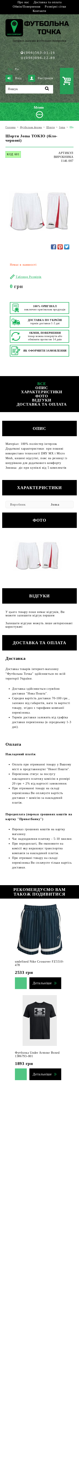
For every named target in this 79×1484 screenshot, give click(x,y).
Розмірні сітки (55, 6)
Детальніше (42, 983)
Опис (41, 388)
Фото (41, 396)
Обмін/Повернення (26, 6)
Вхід (18, 78)
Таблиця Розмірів (28, 276)
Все (41, 384)
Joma (55, 504)
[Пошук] (47, 89)
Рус (17, 69)
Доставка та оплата (48, 2)
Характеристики (42, 392)
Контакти (39, 11)
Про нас (23, 2)
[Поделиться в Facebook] (53, 246)
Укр (10, 69)
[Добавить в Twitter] (66, 246)
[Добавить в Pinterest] (60, 246)
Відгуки (41, 400)
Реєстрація (45, 78)
